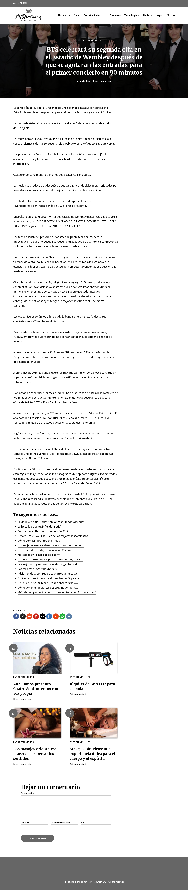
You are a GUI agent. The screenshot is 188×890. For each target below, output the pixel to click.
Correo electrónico (61, 822)
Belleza (147, 15)
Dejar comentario (102, 81)
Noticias (63, 15)
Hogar (159, 15)
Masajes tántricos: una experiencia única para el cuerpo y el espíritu (92, 754)
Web (83, 822)
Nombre (26, 822)
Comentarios (27, 793)
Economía (115, 15)
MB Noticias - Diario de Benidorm (78, 881)
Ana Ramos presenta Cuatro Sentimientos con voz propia (35, 689)
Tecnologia (130, 15)
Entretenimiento (93, 15)
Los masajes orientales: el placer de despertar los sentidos (36, 754)
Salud (77, 15)
